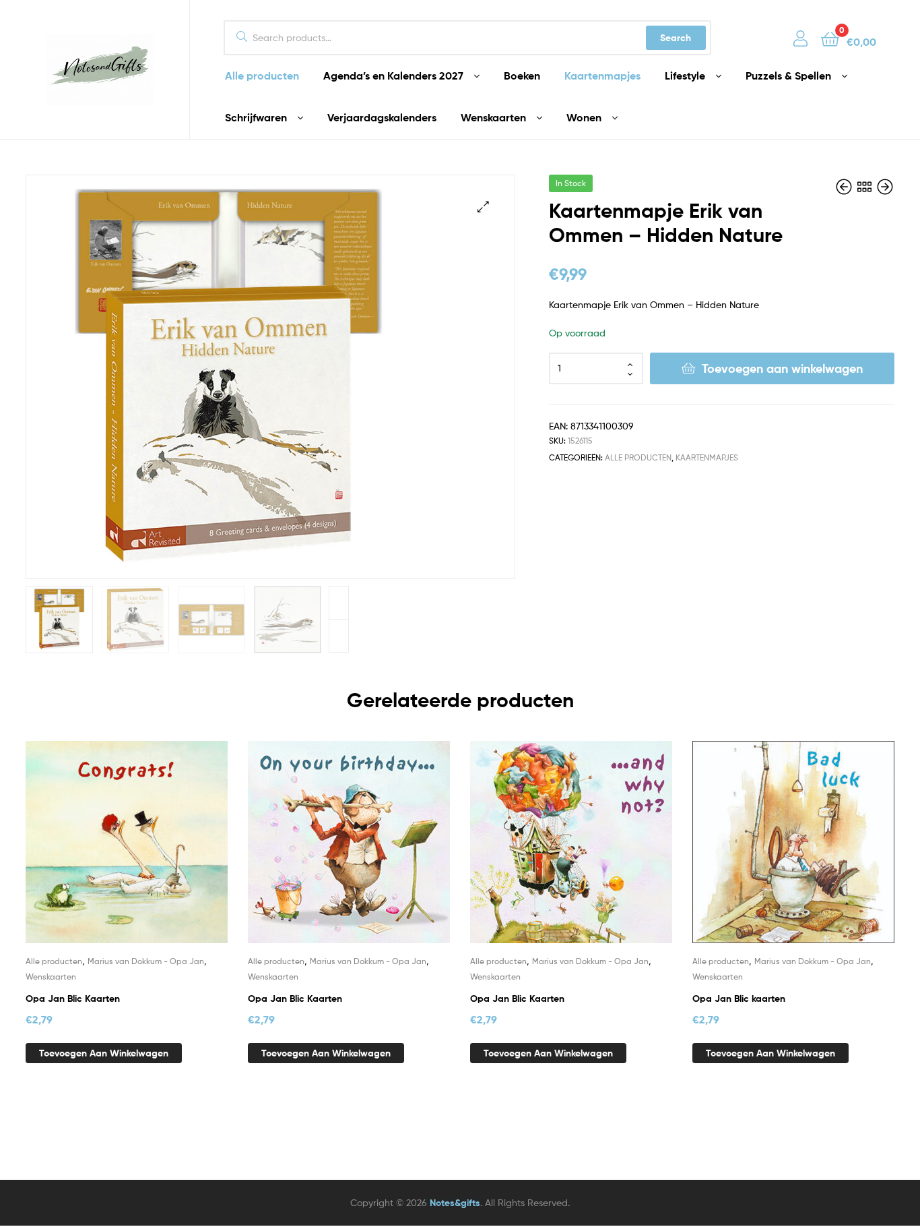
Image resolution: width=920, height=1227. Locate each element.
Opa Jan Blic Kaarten (73, 998)
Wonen (583, 117)
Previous (339, 636)
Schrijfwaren (256, 117)
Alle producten (262, 75)
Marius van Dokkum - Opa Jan (146, 961)
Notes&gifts (455, 1203)
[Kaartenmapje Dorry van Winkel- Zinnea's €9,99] (885, 187)
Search (675, 38)
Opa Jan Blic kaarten (738, 998)
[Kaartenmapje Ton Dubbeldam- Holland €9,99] (845, 187)
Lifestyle (685, 75)
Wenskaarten (493, 117)
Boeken (522, 75)
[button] (483, 206)
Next (339, 603)
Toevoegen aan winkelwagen (782, 368)
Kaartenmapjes (602, 75)
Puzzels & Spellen (788, 75)
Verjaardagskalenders (381, 117)
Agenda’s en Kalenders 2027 (393, 75)
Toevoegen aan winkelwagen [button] (103, 1053)
